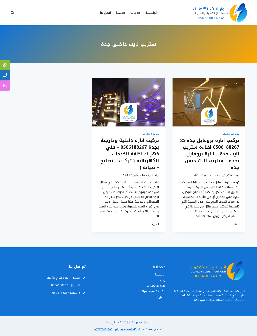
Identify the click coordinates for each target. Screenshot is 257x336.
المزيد (233, 224)
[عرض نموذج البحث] (12, 12)
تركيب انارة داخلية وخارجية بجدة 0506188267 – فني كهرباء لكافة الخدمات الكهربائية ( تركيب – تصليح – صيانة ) (129, 154)
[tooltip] (5, 65)
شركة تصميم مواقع (127, 329)
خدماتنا (135, 13)
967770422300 (103, 329)
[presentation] (209, 102)
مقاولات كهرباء (231, 134)
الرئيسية (151, 13)
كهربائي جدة (224, 175)
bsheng (146, 175)
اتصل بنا (105, 13)
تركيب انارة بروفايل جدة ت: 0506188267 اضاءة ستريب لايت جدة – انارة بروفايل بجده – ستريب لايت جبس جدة (209, 154)
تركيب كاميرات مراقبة (152, 291)
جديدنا (120, 13)
